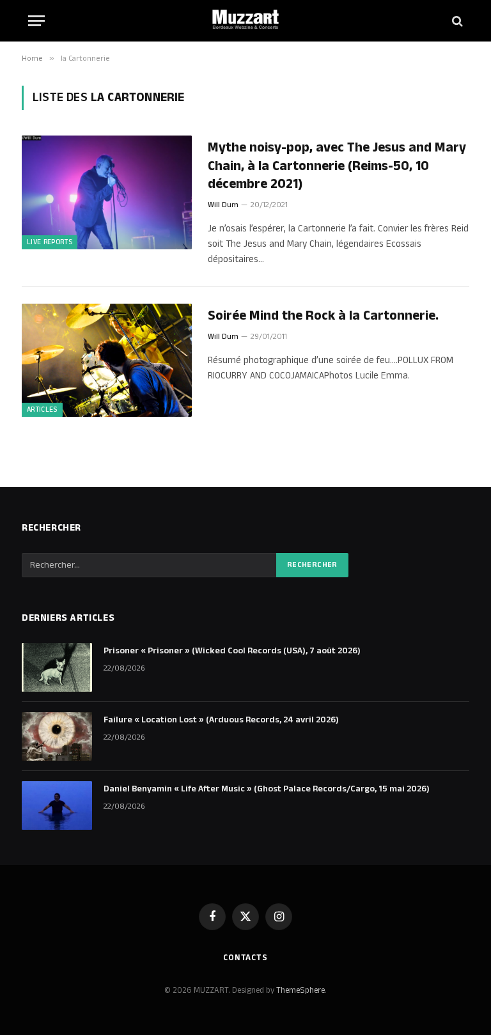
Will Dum (223, 204)
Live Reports (49, 242)
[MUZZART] (245, 21)
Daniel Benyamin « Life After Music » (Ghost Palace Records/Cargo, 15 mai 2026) (267, 788)
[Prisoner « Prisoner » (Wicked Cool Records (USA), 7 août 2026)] (57, 667)
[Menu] (36, 20)
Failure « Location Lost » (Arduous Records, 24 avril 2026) (221, 719)
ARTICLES (42, 410)
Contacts (245, 957)
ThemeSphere (300, 990)
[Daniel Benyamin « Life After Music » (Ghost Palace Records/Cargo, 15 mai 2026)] (57, 805)
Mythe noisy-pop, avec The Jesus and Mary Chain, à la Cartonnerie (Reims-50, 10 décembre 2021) (337, 166)
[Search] (456, 20)
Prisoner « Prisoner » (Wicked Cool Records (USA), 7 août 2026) (232, 650)
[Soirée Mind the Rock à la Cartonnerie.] (107, 360)
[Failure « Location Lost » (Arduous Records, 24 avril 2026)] (57, 736)
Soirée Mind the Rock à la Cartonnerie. (323, 316)
